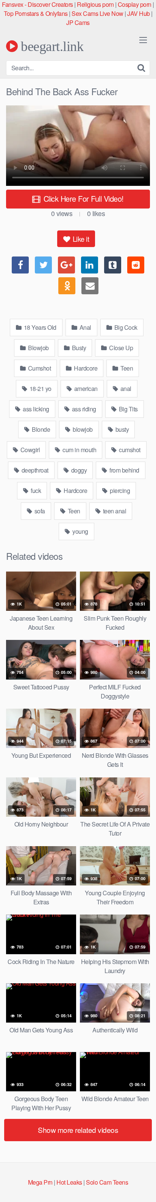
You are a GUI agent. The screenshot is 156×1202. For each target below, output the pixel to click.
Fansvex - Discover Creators (37, 4)
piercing (119, 490)
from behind (123, 470)
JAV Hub (138, 13)
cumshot (129, 449)
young (79, 531)
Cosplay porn (134, 4)
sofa (39, 511)
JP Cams (78, 22)
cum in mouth (79, 449)
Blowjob (38, 347)
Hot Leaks (69, 1182)
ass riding (83, 409)
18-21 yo (39, 388)
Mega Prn (40, 1182)
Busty (78, 347)
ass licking (35, 409)
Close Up (120, 347)
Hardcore (85, 368)
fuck (35, 490)
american (85, 388)
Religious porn (95, 4)
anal (125, 388)
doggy (78, 470)
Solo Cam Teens (107, 1182)
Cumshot (39, 368)
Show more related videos (78, 1130)
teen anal (113, 511)
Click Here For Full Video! (82, 198)
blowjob (82, 429)
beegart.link (50, 46)
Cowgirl (29, 449)
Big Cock (125, 327)
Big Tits (127, 409)
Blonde (40, 429)
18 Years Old (39, 327)
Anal (84, 327)
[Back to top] (143, 1185)
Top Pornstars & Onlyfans (36, 13)
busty (121, 429)
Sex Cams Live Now (97, 13)
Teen (126, 368)
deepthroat (34, 470)
